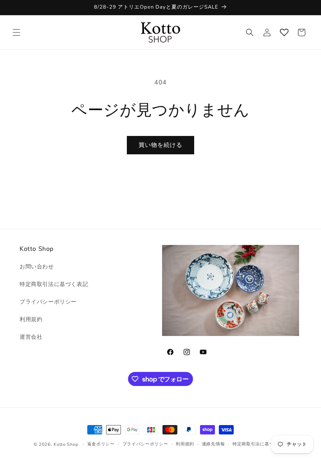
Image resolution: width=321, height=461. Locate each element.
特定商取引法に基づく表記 (54, 284)
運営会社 (31, 337)
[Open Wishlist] (284, 32)
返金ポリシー (101, 444)
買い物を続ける (160, 145)
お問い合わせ (37, 266)
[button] (16, 32)
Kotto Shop (66, 444)
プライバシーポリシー (48, 302)
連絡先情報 (213, 444)
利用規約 (31, 319)
